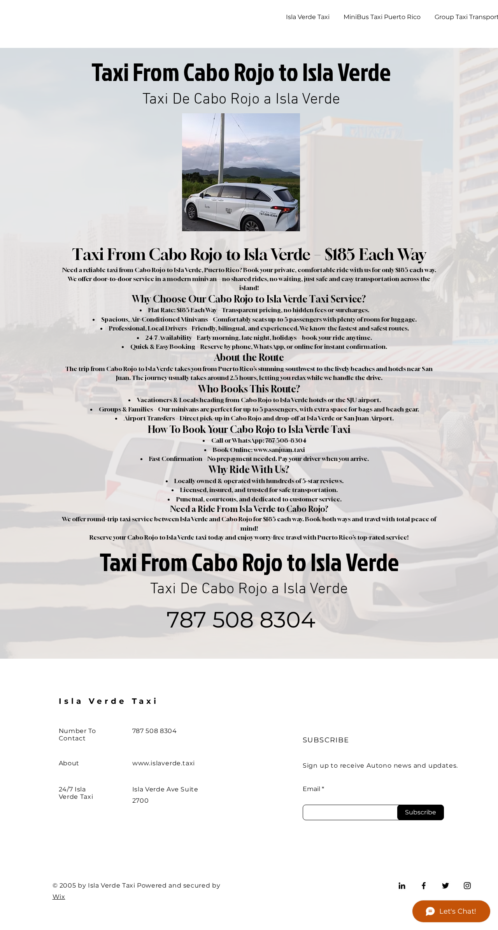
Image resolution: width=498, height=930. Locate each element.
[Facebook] (423, 885)
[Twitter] (445, 885)
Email (311, 789)
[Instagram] (467, 885)
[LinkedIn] (402, 885)
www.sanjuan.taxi (279, 450)
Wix (59, 896)
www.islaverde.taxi (163, 763)
